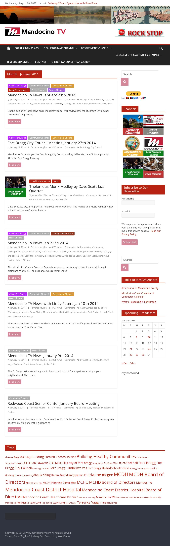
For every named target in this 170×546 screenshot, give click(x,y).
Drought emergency (89, 360)
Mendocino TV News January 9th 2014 (40, 355)
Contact (40, 61)
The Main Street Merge (22, 316)
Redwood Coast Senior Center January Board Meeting (54, 403)
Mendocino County (87, 497)
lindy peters (76, 475)
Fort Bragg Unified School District (108, 468)
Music (56, 181)
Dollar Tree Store (54, 103)
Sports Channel (56, 90)
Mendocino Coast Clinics (100, 103)
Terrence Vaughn (39, 99)
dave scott (107, 195)
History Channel (18, 61)
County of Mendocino (63, 233)
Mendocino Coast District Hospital (59, 312)
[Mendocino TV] (85, 7)
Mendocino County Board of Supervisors (83, 255)
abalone (9, 457)
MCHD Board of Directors (112, 482)
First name (128, 198)
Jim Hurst (19, 475)
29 (137, 354)
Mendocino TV (105, 497)
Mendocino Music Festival (41, 199)
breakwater (85, 247)
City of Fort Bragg (17, 85)
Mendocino (144, 483)
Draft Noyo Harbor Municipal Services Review (80, 251)
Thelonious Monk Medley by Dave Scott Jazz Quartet (66, 188)
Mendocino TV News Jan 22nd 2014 (38, 242)
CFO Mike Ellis (58, 463)
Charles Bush (85, 407)
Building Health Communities (53, 457)
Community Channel (39, 85)
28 (130, 354)
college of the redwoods (91, 99)
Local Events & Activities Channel (137, 54)
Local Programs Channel (58, 48)
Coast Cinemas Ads (27, 48)
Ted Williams (70, 503)
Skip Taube (47, 502)
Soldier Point (50, 364)
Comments (69, 99)
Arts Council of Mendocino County (140, 288)
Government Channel (95, 48)
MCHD (82, 482)
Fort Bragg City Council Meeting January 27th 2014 (52, 142)
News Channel (38, 90)
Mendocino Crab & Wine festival (92, 312)
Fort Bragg (147, 462)
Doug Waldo (97, 463)
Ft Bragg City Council (73, 103)
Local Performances (18, 90)
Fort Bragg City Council (91, 147)
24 (149, 349)
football (132, 463)
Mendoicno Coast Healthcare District (134, 497)
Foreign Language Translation (70, 61)
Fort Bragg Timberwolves (68, 468)
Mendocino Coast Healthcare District (50, 497)
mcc (86, 103)
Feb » (132, 363)
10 (149, 337)
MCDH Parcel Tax (34, 483)
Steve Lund (59, 502)
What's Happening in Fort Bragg (139, 301)
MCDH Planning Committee (59, 483)
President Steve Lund (29, 502)
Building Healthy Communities (106, 456)
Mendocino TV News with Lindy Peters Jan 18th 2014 (53, 303)
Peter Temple (60, 199)
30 (143, 354)
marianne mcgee (98, 474)
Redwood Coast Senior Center (28, 364)
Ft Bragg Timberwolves (139, 468)
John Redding (42, 475)
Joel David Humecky (53, 255)
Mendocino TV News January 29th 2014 (42, 94)
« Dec (125, 363)
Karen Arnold (59, 475)
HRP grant (38, 255)
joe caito (28, 475)
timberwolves (110, 502)
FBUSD (122, 463)
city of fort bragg (80, 463)
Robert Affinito (23, 260)
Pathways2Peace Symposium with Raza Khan (72, 3)
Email (126, 211)
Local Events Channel (86, 85)
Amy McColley (22, 457)
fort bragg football (40, 468)
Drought (29, 255)
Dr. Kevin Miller (111, 463)
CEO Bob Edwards (36, 463)
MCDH (121, 474)
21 (130, 349)
